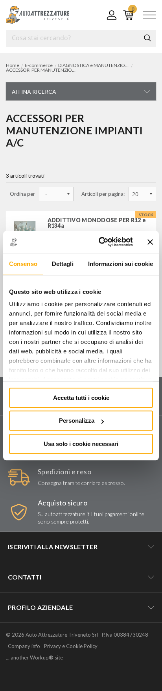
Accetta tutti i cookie (81, 397)
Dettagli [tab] (63, 263)
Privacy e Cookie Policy (71, 646)
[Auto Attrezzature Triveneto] (37, 15)
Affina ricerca (34, 91)
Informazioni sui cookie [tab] (120, 263)
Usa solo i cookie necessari (81, 443)
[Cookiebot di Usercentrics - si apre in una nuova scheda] (100, 242)
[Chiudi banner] (150, 242)
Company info (24, 646)
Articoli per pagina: (103, 194)
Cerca (147, 38)
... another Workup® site (34, 657)
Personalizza (76, 420)
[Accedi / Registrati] (110, 15)
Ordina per (22, 194)
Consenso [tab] (23, 263)
